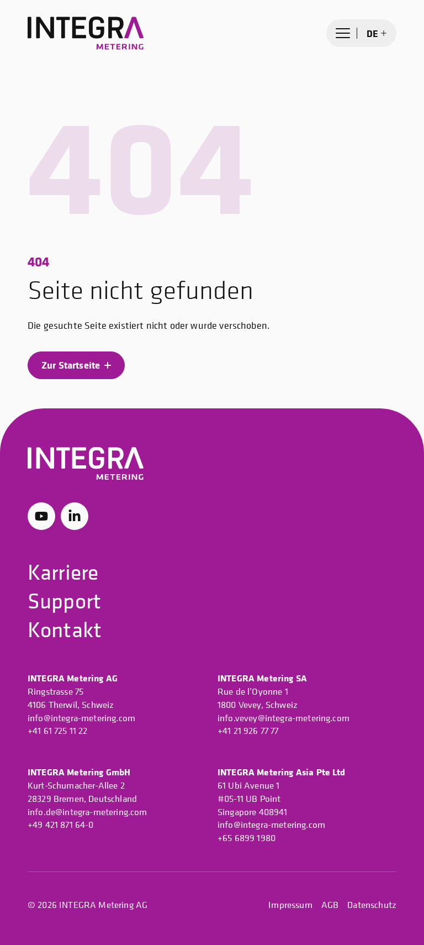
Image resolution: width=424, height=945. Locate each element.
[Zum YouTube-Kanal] (41, 516)
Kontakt (65, 629)
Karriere (63, 572)
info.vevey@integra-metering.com (283, 718)
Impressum (290, 905)
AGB (329, 905)
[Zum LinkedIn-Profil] (74, 516)
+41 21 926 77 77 (248, 731)
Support (64, 600)
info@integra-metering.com (81, 718)
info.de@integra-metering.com (87, 812)
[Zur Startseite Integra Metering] (86, 33)
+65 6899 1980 (246, 838)
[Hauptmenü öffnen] (343, 33)
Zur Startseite (70, 365)
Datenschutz (371, 905)
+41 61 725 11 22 (58, 731)
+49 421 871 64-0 (61, 824)
